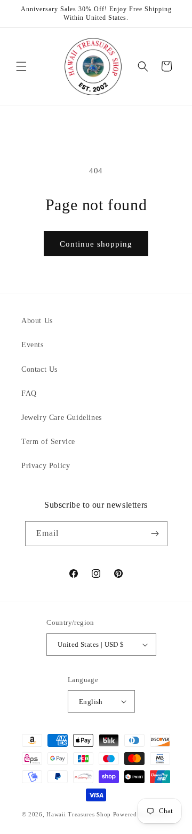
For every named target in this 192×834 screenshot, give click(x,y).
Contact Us (39, 369)
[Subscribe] (155, 533)
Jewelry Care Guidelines (61, 418)
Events (32, 345)
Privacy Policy (45, 466)
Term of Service (48, 442)
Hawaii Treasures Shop (78, 814)
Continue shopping (96, 244)
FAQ (29, 393)
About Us (37, 321)
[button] (21, 66)
